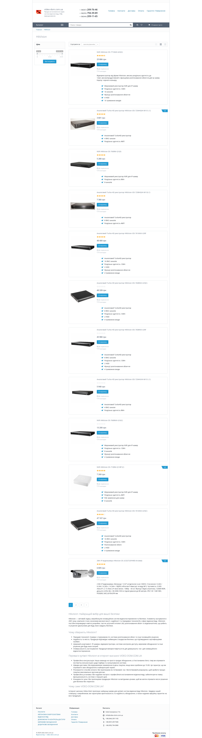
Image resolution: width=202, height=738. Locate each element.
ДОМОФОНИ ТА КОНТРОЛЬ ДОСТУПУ (51, 719)
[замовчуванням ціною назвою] (90, 44)
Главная (39, 30)
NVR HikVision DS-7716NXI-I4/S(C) (110, 52)
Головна (111, 11)
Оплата (141, 11)
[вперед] (86, 605)
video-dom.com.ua (54, 12)
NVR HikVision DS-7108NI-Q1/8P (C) (110, 467)
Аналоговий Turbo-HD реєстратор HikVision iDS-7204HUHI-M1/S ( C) (124, 379)
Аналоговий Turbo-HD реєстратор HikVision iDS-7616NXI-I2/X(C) (122, 511)
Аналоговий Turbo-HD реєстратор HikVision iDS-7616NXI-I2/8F (121, 233)
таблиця (165, 44)
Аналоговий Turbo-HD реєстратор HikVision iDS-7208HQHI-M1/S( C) (123, 192)
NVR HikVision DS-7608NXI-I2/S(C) (110, 420)
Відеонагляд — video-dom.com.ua (47, 735)
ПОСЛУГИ (41, 712)
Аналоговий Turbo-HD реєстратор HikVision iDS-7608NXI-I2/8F (121, 330)
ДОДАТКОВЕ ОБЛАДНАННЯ (48, 724)
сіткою (156, 44)
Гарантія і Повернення (156, 11)
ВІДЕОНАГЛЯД (43, 717)
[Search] (131, 25)
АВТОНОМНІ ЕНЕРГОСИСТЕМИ (49, 714)
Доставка (131, 11)
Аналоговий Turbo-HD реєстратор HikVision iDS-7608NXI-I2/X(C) (122, 283)
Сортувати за (75, 44)
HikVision (47, 30)
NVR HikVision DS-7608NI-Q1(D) (109, 151)
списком (160, 44)
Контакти (121, 11)
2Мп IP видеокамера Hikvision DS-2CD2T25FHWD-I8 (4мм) (119, 561)
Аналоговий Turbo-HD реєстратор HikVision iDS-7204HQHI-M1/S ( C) (124, 110)
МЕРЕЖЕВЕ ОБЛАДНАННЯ (47, 722)
